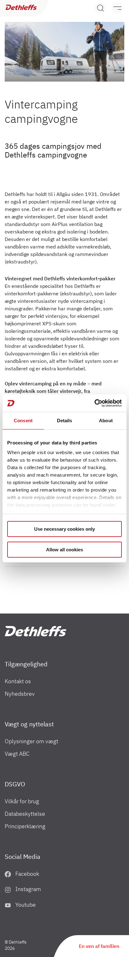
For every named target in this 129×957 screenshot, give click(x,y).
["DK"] (35, 631)
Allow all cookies (64, 549)
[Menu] (114, 8)
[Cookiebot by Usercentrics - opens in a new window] (94, 403)
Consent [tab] (23, 420)
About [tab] (106, 420)
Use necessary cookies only (64, 529)
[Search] (100, 8)
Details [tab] (64, 420)
